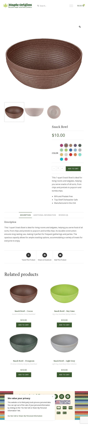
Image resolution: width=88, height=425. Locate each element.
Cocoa (26, 314)
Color (55, 153)
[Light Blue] (75, 150)
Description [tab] (25, 215)
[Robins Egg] (80, 154)
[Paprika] (70, 154)
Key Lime (55, 314)
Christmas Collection (16, 364)
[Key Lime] (66, 150)
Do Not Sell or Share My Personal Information (25, 416)
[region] (30, 407)
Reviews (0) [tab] (63, 215)
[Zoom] (80, 27)
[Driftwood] (70, 145)
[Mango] (61, 154)
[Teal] (61, 159)
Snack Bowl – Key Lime (64, 311)
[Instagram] (61, 396)
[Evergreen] (80, 145)
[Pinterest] (67, 396)
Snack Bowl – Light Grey (64, 361)
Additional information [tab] (44, 215)
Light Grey (55, 364)
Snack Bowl (31, 314)
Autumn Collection (17, 314)
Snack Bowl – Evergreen (23, 361)
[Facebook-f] (55, 396)
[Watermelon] (66, 159)
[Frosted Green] (61, 150)
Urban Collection (71, 364)
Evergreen (26, 364)
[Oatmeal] (66, 154)
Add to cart (73, 169)
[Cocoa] (66, 145)
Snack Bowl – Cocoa (24, 311)
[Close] (52, 396)
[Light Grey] (80, 150)
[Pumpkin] (75, 154)
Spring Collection (71, 314)
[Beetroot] (61, 145)
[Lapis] (70, 150)
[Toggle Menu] (71, 6)
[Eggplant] (75, 145)
